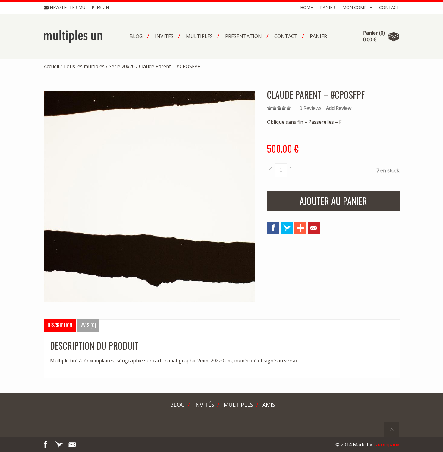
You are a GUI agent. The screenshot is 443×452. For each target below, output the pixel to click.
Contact (389, 7)
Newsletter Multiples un (79, 7)
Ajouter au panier (333, 201)
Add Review (338, 108)
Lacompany (386, 444)
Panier (327, 7)
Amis (268, 404)
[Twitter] (287, 228)
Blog (177, 404)
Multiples (238, 404)
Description (60, 325)
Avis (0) (88, 325)
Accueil (51, 66)
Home (306, 7)
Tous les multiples (84, 66)
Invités (204, 404)
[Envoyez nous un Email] (314, 228)
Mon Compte (357, 7)
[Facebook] (273, 228)
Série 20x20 (122, 66)
